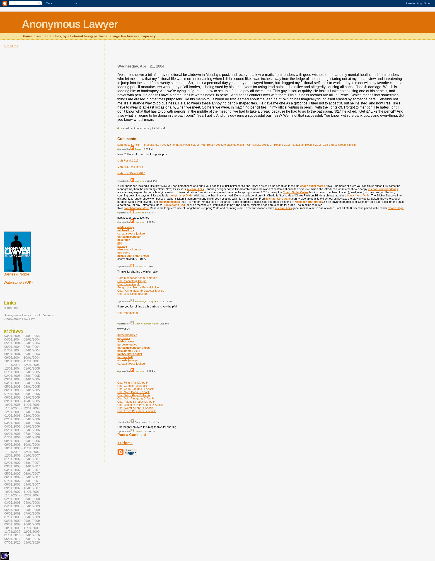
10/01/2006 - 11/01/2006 (22, 448)
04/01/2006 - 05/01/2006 (22, 426)
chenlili (138, 266)
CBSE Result (331, 144)
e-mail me (11, 46)
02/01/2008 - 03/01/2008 (22, 499)
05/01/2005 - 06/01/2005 (22, 386)
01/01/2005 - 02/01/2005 (22, 372)
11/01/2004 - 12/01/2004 (22, 365)
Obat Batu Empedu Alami (132, 293)
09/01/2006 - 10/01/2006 (22, 444)
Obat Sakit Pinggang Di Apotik (135, 398)
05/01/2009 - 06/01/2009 (22, 510)
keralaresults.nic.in (128, 144)
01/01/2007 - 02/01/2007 (22, 459)
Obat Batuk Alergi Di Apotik (133, 395)
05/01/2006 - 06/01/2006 (22, 430)
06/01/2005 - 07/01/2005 (22, 390)
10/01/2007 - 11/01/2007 (22, 491)
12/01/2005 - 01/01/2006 (22, 412)
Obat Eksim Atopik (128, 284)
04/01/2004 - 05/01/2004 (22, 339)
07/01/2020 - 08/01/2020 (22, 542)
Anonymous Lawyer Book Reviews (29, 315)
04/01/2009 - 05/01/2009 (22, 506)
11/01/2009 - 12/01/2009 (22, 531)
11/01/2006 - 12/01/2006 (22, 452)
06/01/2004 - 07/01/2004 (22, 346)
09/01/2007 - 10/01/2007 (22, 488)
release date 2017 (234, 144)
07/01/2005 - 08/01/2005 (22, 394)
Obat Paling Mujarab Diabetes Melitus (140, 290)
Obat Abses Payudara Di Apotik (136, 411)
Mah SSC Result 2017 (131, 167)
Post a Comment (131, 435)
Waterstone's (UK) (18, 282)
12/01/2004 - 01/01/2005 (22, 368)
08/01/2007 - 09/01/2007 (22, 484)
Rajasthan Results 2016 (306, 144)
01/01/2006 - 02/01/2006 (22, 415)
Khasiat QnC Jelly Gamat (148, 301)
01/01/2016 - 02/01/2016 (22, 535)
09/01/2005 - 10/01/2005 (22, 401)
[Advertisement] (261, 53)
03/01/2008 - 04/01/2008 (22, 502)
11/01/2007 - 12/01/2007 (22, 495)
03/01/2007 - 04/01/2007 (22, 466)
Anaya (138, 149)
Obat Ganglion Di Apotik (132, 385)
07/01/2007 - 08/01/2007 (22, 481)
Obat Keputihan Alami (146, 323)
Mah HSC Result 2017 (131, 173)
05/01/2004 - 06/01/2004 (22, 343)
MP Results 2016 (279, 144)
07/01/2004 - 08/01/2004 (22, 350)
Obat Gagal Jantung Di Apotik (135, 389)
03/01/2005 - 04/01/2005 (22, 379)
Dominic (139, 431)
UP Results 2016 (257, 144)
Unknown (140, 181)
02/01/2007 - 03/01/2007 (22, 462)
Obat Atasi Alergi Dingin (131, 281)
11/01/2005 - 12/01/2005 (22, 408)
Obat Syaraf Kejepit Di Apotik (135, 408)
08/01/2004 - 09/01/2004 (22, 354)
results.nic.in (348, 144)
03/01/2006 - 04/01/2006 (22, 423)
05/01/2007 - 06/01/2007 (22, 473)
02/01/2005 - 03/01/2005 (22, 375)
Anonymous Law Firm (20, 319)
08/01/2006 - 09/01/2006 (22, 441)
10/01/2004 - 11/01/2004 (22, 361)
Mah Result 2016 (211, 144)
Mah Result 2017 (127, 160)
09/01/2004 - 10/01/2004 (22, 357)
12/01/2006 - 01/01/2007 (22, 455)
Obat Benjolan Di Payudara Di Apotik (140, 404)
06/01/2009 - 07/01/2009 (22, 513)
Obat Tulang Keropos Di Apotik (136, 401)
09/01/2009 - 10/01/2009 (22, 524)
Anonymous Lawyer (70, 24)
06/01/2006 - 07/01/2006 (22, 433)
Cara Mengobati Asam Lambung (137, 278)
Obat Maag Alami (127, 312)
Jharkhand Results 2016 (184, 144)
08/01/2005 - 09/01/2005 (22, 397)
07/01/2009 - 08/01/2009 (22, 517)
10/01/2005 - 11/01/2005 (22, 404)
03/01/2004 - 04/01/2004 (22, 336)
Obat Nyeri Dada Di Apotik (133, 392)
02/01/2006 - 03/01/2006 (22, 419)
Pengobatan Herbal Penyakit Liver (138, 287)
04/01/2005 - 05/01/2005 (22, 383)
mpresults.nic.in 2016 (155, 144)
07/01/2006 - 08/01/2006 (22, 437)
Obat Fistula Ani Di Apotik (132, 382)
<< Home (125, 443)
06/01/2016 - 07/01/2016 (22, 539)
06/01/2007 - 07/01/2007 (22, 477)
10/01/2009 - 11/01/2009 (22, 528)
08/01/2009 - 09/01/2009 (22, 520)
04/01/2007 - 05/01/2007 (22, 470)
